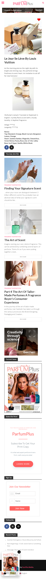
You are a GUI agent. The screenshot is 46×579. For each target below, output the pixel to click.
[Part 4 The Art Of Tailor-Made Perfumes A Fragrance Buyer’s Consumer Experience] (23, 273)
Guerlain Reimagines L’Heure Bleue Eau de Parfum (24, 540)
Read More (23, 205)
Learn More (23, 464)
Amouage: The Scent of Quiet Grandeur (20, 550)
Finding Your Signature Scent (22, 188)
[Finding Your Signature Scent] (23, 170)
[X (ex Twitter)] (12, 526)
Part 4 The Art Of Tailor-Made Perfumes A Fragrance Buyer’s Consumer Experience (22, 297)
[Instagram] (18, 526)
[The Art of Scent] (23, 221)
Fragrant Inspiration (12, 185)
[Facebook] (6, 526)
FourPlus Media (27, 567)
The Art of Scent (14, 240)
